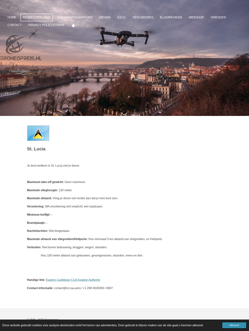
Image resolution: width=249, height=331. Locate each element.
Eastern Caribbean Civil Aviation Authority (73, 279)
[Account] (73, 25)
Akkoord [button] (234, 325)
